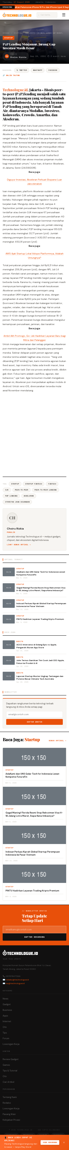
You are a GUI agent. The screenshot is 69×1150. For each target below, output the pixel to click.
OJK (7, 490)
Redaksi (7, 1102)
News (5, 998)
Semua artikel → (57, 740)
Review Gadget (10, 1059)
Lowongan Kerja (11, 1044)
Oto (5, 1027)
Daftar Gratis (34, 722)
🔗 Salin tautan (11, 75)
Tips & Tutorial (10, 1070)
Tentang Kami (10, 1097)
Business (7, 1010)
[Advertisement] (34, 434)
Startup (17, 33)
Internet (7, 1021)
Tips (5, 1032)
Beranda (6, 33)
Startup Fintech (33, 484)
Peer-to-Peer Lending (45, 490)
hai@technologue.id (15, 983)
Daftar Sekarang (34, 937)
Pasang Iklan (9, 1114)
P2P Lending (11, 496)
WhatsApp (37, 70)
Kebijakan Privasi (11, 1119)
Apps (5, 1015)
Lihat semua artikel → (19, 544)
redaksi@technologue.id (17, 979)
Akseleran (29, 496)
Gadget (7, 1004)
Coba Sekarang (50, 1142)
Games (6, 1065)
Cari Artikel (8, 1082)
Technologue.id (15, 89)
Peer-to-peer (21, 490)
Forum (6, 1038)
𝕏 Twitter (22, 70)
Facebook (52, 70)
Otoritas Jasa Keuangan (17, 502)
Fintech (52, 484)
